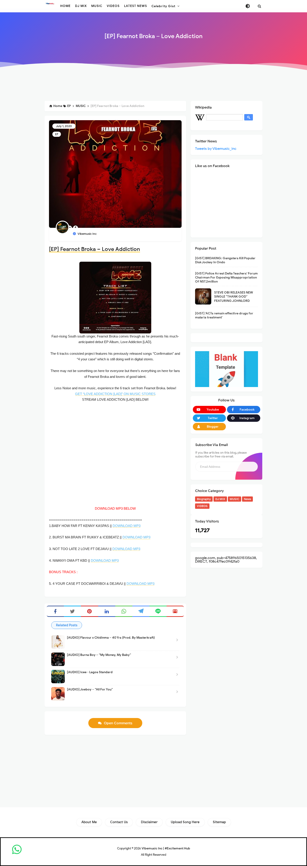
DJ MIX (220, 499)
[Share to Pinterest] (89, 611)
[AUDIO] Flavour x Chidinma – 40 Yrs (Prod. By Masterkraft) (111, 638)
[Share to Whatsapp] (123, 611)
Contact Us (119, 822)
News (247, 499)
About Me (89, 822)
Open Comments (118, 723)
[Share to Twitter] (72, 611)
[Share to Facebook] (55, 611)
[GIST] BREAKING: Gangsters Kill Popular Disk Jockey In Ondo (225, 260)
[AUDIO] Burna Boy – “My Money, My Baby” (99, 655)
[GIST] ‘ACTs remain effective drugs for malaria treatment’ (224, 315)
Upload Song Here (185, 822)
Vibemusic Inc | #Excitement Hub (166, 848)
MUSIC (234, 499)
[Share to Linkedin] (106, 611)
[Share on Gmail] (175, 611)
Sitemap (219, 822)
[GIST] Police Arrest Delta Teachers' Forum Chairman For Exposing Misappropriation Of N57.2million (226, 277)
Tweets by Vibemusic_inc (215, 148)
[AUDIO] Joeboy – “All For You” (90, 689)
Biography (204, 499)
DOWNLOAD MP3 (126, 526)
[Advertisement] (153, 86)
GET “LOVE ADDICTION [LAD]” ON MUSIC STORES (115, 394)
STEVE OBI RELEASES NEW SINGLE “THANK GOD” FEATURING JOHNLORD (233, 296)
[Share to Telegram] (140, 611)
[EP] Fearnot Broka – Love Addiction (94, 249)
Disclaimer (149, 822)
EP (56, 134)
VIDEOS (202, 506)
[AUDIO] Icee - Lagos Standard (90, 672)
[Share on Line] (158, 611)
